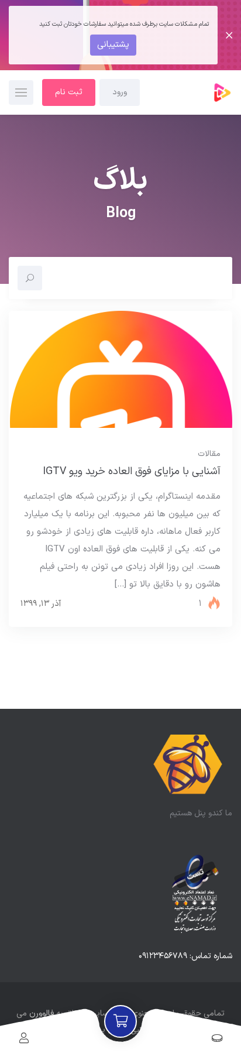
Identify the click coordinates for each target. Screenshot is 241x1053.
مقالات (209, 454)
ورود (119, 92)
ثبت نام (68, 92)
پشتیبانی (113, 45)
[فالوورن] (188, 92)
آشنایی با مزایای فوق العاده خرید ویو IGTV (132, 471)
